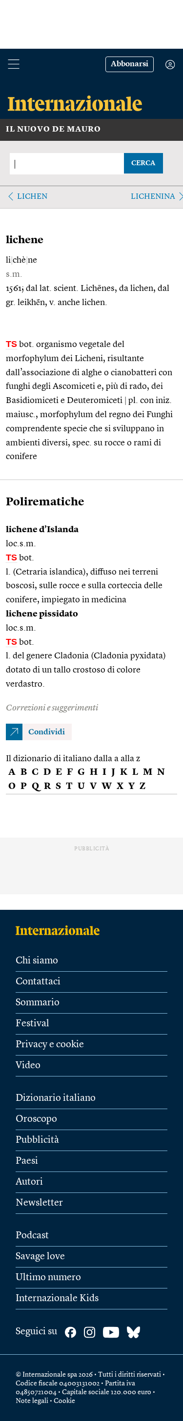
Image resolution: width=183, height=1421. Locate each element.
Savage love (40, 1257)
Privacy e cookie (50, 1045)
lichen (32, 197)
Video (28, 1066)
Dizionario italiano (56, 1098)
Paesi (27, 1161)
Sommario (38, 1003)
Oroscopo (36, 1119)
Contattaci (38, 982)
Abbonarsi (129, 64)
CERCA (143, 163)
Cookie (64, 1401)
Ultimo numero (48, 1278)
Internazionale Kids (57, 1299)
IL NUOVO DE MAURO (53, 130)
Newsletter (39, 1203)
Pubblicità (37, 1140)
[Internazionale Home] (61, 930)
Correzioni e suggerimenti (52, 708)
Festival (32, 1024)
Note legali (32, 1401)
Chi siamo (37, 961)
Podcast (32, 1236)
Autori (29, 1182)
